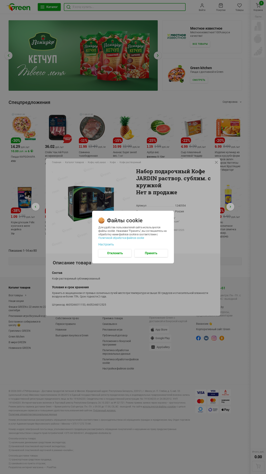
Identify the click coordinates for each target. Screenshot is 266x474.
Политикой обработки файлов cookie (121, 237)
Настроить (106, 244)
